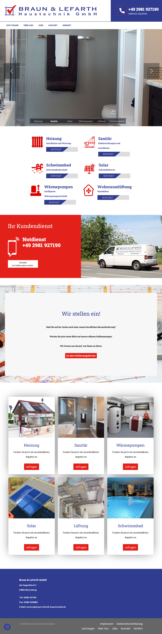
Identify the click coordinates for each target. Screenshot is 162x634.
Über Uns (103, 628)
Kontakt (56, 149)
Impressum (106, 623)
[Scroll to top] (154, 626)
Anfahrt (138, 628)
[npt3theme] (55, 10)
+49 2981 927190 (41, 245)
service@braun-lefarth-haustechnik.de (46, 607)
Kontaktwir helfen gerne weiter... (23, 264)
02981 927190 (30, 597)
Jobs (115, 628)
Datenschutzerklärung (130, 623)
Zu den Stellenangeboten (81, 355)
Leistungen (88, 628)
